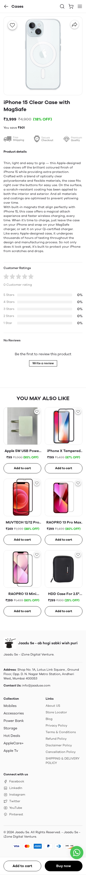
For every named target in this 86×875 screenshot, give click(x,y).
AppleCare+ (14, 743)
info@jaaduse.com (36, 685)
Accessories (14, 713)
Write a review (43, 363)
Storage (10, 728)
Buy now (63, 866)
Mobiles (10, 706)
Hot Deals (12, 736)
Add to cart (22, 866)
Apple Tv (11, 751)
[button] (6, 6)
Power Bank (14, 721)
